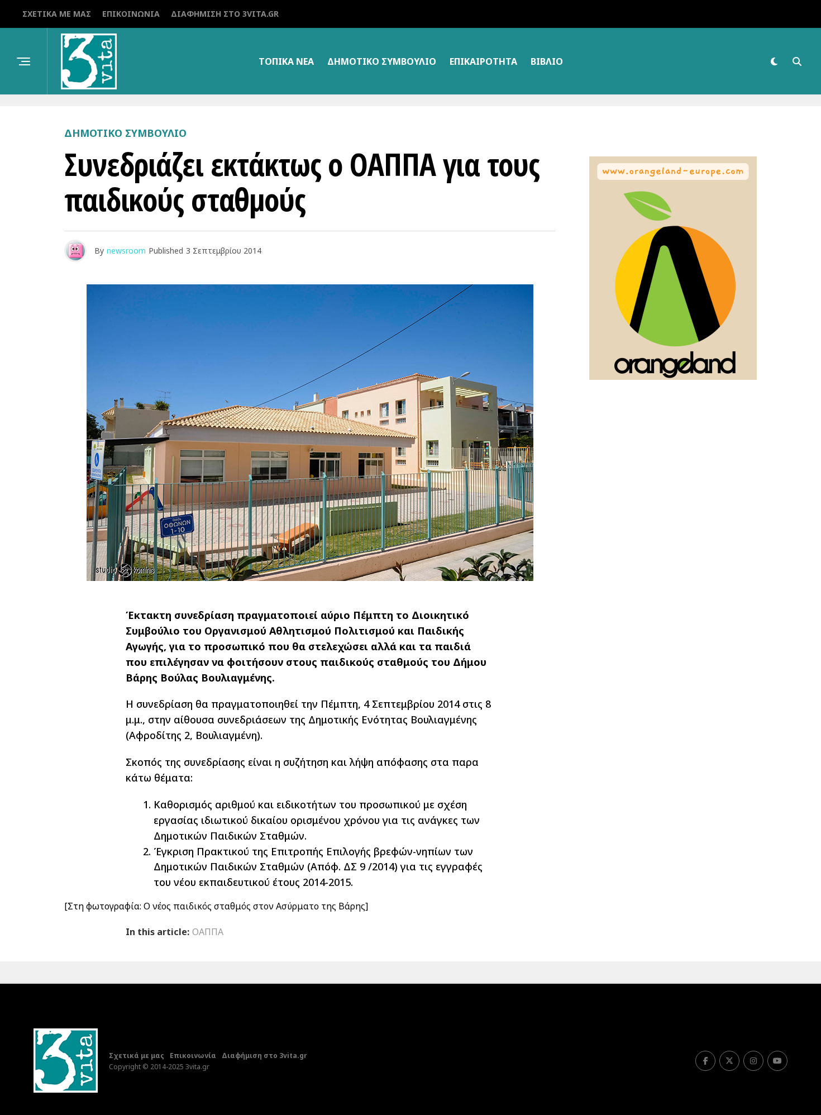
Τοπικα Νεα (286, 61)
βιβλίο (547, 61)
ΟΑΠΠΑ (207, 931)
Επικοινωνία (131, 13)
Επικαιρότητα (483, 61)
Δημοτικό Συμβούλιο (381, 61)
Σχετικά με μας (56, 13)
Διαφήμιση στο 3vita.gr (225, 13)
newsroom (126, 250)
